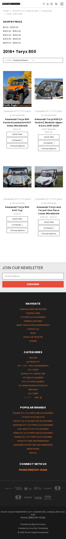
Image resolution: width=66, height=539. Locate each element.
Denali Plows (33, 449)
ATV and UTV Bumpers (33, 377)
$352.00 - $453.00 (12, 35)
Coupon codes (33, 313)
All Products (33, 361)
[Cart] (56, 4)
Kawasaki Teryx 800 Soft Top (17, 209)
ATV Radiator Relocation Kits (33, 385)
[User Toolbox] (47, 4)
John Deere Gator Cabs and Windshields (33, 445)
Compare (16, 140)
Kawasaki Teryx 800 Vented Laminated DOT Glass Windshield (17, 122)
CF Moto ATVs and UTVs (33, 417)
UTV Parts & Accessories (33, 317)
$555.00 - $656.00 (12, 42)
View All (33, 452)
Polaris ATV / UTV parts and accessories (33, 413)
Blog (33, 333)
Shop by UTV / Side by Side (33, 373)
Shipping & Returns (33, 321)
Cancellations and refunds (33, 309)
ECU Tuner (33, 393)
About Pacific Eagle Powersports (33, 325)
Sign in (26, 337)
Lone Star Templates (38, 528)
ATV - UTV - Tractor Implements (33, 365)
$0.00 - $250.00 (10, 27)
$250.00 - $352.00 (12, 31)
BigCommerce (38, 524)
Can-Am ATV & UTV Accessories (33, 429)
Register (38, 337)
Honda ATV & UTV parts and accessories (33, 433)
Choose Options (17, 145)
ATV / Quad (33, 369)
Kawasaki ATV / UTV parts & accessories (33, 425)
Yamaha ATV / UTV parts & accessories (33, 437)
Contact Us (33, 329)
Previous (4, 536)
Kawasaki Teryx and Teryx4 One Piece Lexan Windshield (49, 210)
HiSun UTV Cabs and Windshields (33, 441)
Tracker (33, 357)
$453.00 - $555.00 (12, 38)
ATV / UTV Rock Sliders (33, 381)
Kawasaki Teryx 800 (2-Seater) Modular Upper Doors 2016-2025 (49, 122)
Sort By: (8, 60)
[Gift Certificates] (51, 4)
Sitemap (33, 341)
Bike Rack (33, 389)
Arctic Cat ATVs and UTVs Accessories (33, 421)
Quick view (17, 134)
